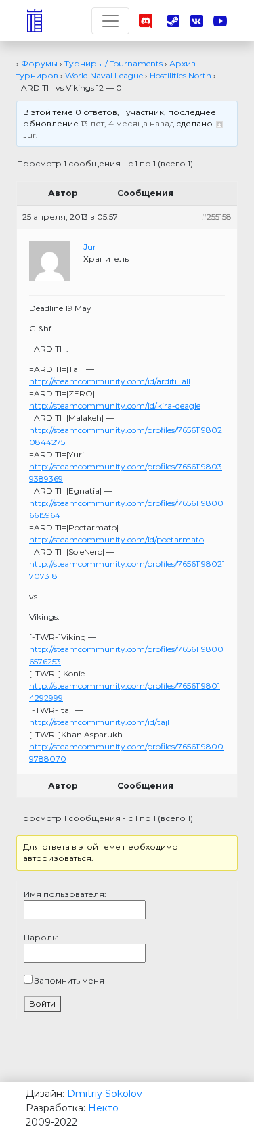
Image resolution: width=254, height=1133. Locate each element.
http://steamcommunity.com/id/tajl (99, 722)
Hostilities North (180, 75)
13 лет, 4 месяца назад (127, 123)
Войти (42, 1003)
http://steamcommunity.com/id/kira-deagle (114, 405)
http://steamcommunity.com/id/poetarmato (116, 539)
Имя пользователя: (65, 894)
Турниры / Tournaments (113, 63)
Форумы (39, 63)
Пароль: (41, 937)
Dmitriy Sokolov (104, 1094)
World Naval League (104, 75)
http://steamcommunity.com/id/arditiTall (109, 381)
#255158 (216, 217)
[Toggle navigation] (110, 20)
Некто (103, 1108)
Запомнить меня (69, 980)
